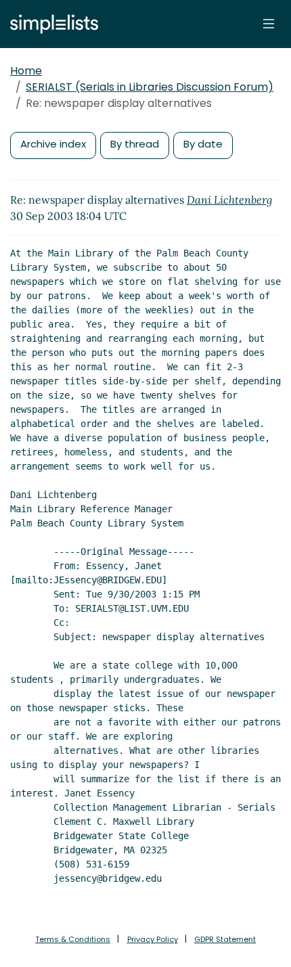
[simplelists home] (50, 24)
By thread (134, 144)
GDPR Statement (225, 939)
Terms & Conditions (72, 939)
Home (26, 70)
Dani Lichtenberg (229, 199)
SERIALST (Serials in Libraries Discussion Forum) (149, 87)
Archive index (53, 144)
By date (203, 144)
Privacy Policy (152, 939)
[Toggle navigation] (268, 24)
